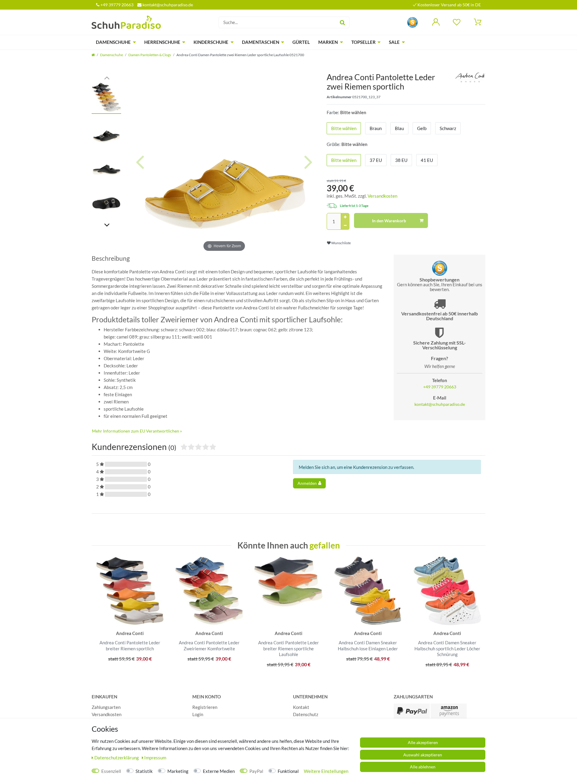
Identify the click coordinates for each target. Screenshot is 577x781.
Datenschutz (305, 714)
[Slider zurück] (107, 77)
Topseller (363, 42)
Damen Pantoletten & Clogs (149, 55)
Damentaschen (260, 42)
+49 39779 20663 (116, 4)
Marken (328, 42)
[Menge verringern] (345, 225)
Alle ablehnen (422, 766)
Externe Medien (219, 771)
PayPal (256, 771)
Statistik (144, 771)
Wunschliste (341, 243)
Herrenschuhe (162, 42)
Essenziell (111, 771)
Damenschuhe (113, 42)
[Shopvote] (412, 21)
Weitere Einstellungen (326, 771)
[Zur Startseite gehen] (93, 55)
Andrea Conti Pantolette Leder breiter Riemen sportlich (129, 645)
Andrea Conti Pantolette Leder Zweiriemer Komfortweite (209, 645)
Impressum (155, 757)
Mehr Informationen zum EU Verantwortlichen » (137, 430)
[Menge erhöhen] (345, 217)
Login (197, 714)
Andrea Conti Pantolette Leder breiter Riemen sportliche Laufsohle (288, 648)
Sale (394, 42)
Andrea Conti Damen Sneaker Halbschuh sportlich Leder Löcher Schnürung (447, 648)
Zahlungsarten (106, 707)
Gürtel (301, 42)
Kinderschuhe (211, 42)
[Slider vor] (107, 224)
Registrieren (204, 707)
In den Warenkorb (389, 220)
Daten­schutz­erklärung (117, 757)
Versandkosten (382, 196)
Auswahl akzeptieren (422, 754)
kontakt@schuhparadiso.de (167, 4)
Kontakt (301, 707)
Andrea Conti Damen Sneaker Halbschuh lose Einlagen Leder (368, 645)
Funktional (288, 771)
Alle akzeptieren (423, 742)
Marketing (177, 771)
